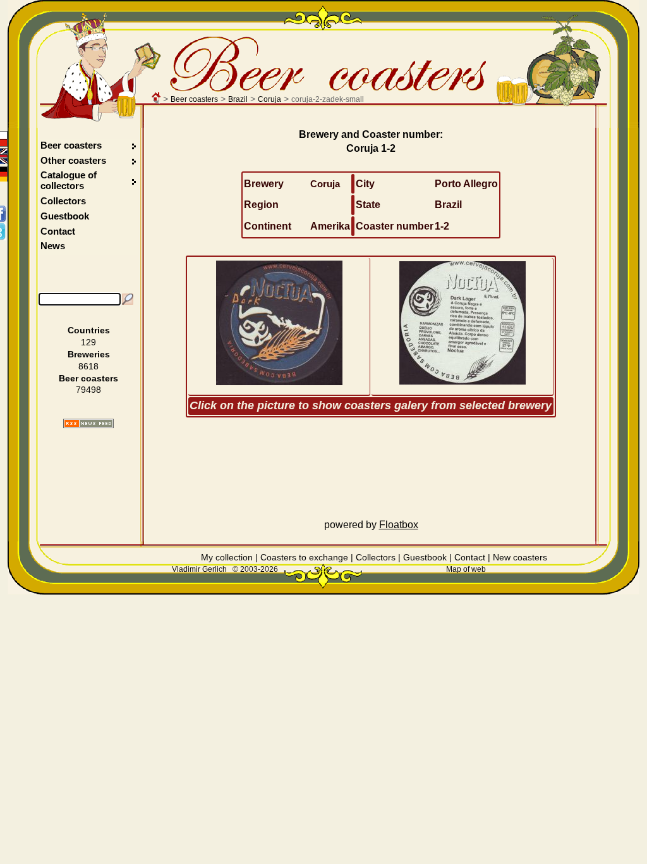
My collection (227, 557)
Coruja (269, 99)
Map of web (466, 569)
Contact (57, 231)
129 (88, 342)
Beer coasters (194, 99)
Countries (89, 330)
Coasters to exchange (304, 557)
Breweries (89, 354)
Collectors (63, 200)
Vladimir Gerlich (199, 569)
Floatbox (398, 524)
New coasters (520, 557)
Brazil (238, 99)
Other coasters (74, 160)
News (52, 245)
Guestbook (64, 216)
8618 (88, 366)
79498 (88, 390)
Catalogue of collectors (68, 180)
